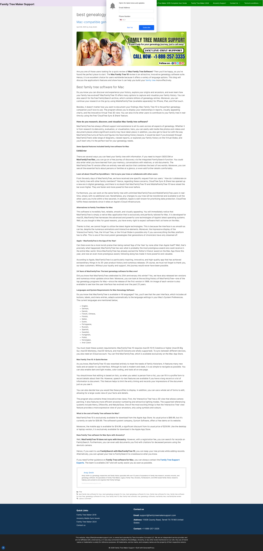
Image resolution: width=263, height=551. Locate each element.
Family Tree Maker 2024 (200, 3)
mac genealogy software (146, 496)
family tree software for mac (160, 494)
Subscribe (146, 27)
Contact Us (234, 3)
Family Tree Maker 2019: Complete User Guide (170, 3)
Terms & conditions (251, 3)
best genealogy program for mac (114, 494)
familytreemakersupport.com (91, 483)
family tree (151, 80)
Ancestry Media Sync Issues (88, 518)
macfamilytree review (174, 496)
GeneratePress (148, 548)
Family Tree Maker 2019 (86, 515)
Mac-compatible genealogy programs (103, 22)
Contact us (81, 525)
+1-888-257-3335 (150, 529)
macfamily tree (161, 496)
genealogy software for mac (95, 496)
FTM (80, 492)
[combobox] (122, 19)
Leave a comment (85, 498)
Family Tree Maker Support (17, 4)
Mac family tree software (128, 496)
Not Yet (130, 27)
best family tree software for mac (90, 494)
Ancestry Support (219, 3)
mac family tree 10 (112, 496)
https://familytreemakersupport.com (99, 537)
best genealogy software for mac (137, 494)
